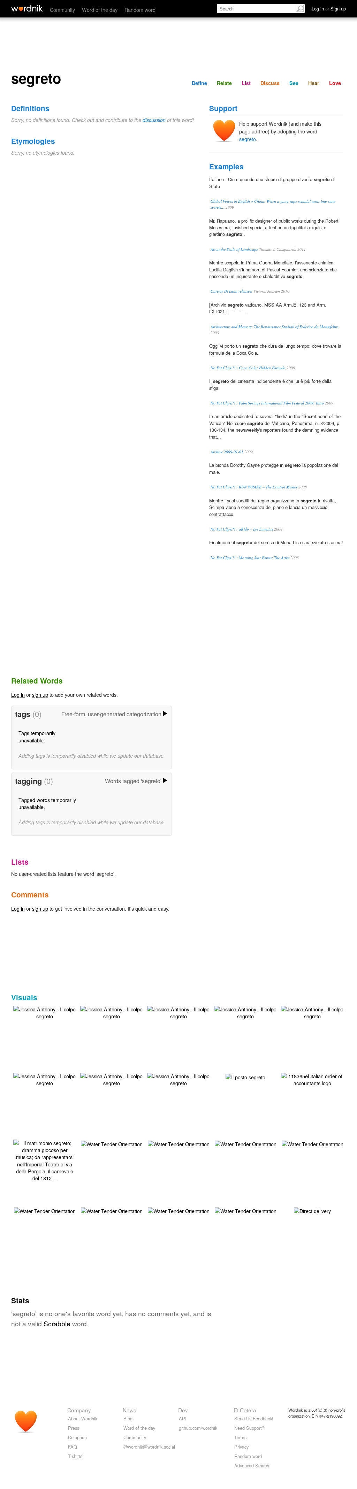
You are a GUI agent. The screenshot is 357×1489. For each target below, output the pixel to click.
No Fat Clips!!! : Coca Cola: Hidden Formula (248, 367)
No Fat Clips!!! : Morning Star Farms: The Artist (250, 557)
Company (79, 1410)
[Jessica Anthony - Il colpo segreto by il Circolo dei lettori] (44, 1012)
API (183, 1418)
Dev (183, 1410)
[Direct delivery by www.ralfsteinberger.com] (312, 1210)
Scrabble (57, 1323)
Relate (224, 82)
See (293, 82)
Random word (139, 9)
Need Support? (249, 1428)
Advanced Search (251, 1465)
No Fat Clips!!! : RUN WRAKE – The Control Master (254, 486)
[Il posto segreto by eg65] (245, 1076)
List (246, 82)
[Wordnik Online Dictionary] (27, 8)
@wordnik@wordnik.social (149, 1446)
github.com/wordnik (198, 1428)
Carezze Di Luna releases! (231, 291)
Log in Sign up (329, 8)
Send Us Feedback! (253, 1418)
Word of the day (99, 9)
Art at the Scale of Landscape (234, 249)
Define (199, 82)
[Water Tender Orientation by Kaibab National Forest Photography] (112, 1143)
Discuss (270, 82)
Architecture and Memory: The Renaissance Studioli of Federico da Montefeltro (275, 326)
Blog (127, 1418)
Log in (18, 694)
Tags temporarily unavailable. (36, 736)
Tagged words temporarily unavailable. (47, 803)
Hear (313, 82)
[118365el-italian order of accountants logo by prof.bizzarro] (312, 1078)
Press (73, 1428)
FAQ (72, 1446)
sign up (40, 694)
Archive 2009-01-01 (227, 451)
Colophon (77, 1437)
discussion (154, 119)
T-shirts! (76, 1456)
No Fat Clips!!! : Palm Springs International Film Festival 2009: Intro (267, 403)
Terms (240, 1437)
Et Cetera (245, 1410)
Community (62, 9)
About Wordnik (82, 1418)
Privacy (241, 1446)
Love (335, 82)
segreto (247, 138)
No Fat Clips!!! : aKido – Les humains (242, 529)
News (129, 1410)
